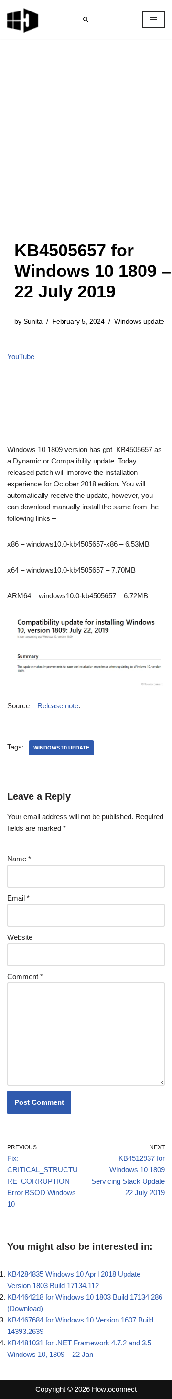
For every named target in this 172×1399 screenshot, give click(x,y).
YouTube (20, 357)
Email (18, 898)
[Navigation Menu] (153, 19)
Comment (25, 976)
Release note (57, 706)
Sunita (33, 321)
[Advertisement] (86, 149)
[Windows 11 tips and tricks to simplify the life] (23, 20)
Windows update (139, 321)
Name (19, 859)
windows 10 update (61, 747)
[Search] (86, 19)
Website (19, 937)
